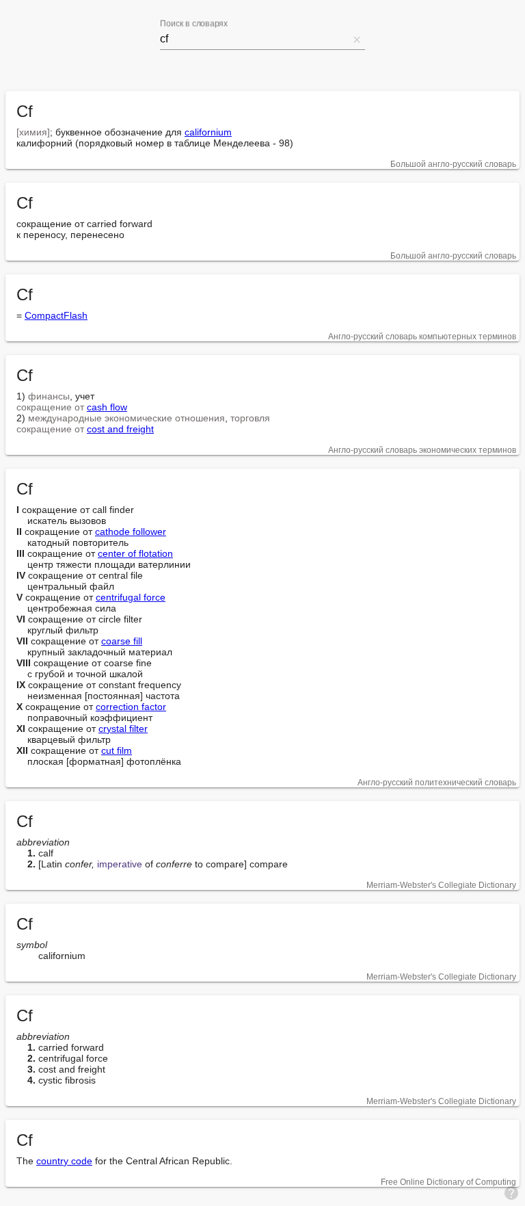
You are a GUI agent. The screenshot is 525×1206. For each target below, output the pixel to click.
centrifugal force (130, 597)
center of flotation (135, 553)
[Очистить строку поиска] (357, 39)
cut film (116, 750)
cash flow (107, 407)
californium (208, 132)
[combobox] (254, 39)
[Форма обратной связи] (511, 1192)
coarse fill (121, 640)
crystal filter (123, 728)
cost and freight (120, 428)
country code (64, 1160)
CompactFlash (56, 315)
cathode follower (130, 531)
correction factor (131, 706)
